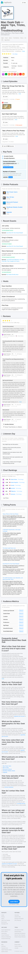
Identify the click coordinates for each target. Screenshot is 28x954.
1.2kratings (14, 54)
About (2, 918)
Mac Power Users (11, 192)
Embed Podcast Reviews (20, 936)
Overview (17, 915)
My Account (4, 922)
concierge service (21, 803)
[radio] (3, 54)
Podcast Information (19, 918)
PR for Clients (4, 931)
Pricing (2, 916)
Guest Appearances (5, 929)
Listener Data (18, 916)
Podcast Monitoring (5, 938)
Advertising (4, 933)
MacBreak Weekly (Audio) (14, 207)
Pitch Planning (18, 920)
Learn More (14, 901)
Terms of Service (18, 946)
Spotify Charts (4, 951)
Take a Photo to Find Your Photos (10, 514)
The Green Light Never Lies (9, 548)
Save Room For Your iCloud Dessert (11, 563)
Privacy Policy (18, 944)
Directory (3, 946)
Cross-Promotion (5, 935)
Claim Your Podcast (5, 920)
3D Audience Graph (19, 929)
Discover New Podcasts (20, 935)
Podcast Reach (18, 931)
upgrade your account (19, 716)
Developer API (4, 923)
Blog (2, 944)
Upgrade (9, 212)
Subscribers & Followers (20, 933)
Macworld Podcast (12, 202)
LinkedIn (16, 948)
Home (2, 915)
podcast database (9, 787)
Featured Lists (4, 948)
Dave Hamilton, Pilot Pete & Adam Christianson (12, 34)
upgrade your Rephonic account (9, 863)
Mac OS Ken (10, 197)
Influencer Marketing (6, 936)
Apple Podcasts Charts (6, 949)
